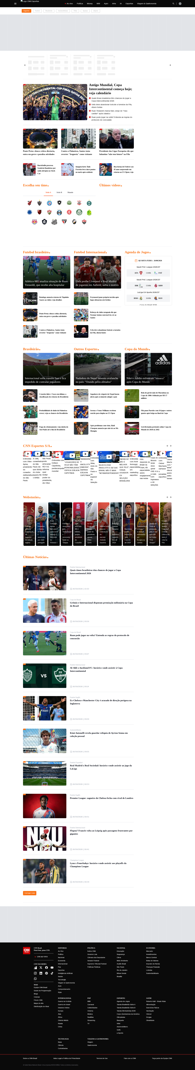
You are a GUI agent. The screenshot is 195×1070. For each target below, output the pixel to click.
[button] (28, 466)
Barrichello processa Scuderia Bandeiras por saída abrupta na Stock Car (46, 169)
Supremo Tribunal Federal (96, 964)
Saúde (60, 976)
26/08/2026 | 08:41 (81, 849)
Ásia (59, 1014)
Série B (59, 192)
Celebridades (92, 1008)
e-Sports (120, 1033)
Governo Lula (92, 954)
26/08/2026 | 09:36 (81, 621)
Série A (48, 192)
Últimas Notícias (35, 557)
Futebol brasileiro (36, 252)
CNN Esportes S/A (36, 446)
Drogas (148, 1017)
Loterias (149, 970)
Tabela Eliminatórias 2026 (126, 1011)
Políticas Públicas (93, 967)
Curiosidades (63, 1048)
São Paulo (120, 967)
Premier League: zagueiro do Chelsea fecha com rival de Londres (101, 798)
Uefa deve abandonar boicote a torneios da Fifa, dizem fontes (112, 106)
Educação (120, 951)
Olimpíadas (121, 1017)
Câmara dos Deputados (96, 957)
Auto (59, 986)
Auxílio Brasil (121, 964)
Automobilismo (63, 11)
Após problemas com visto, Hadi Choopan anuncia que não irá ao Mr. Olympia (104, 428)
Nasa (60, 1042)
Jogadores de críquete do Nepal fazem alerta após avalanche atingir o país (104, 395)
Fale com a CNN (130, 1058)
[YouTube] (52, 967)
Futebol (37, 11)
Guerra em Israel (64, 1005)
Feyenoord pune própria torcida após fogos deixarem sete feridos (104, 298)
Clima (119, 957)
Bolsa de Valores (152, 961)
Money (90, 3)
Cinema (90, 1011)
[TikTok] (52, 973)
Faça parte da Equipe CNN (162, 1058)
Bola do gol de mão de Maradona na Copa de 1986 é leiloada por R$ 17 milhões (155, 395)
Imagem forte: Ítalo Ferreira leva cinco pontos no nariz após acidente (85, 169)
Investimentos (151, 954)
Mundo (70, 192)
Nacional (61, 957)
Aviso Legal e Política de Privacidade (66, 1058)
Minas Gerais (121, 973)
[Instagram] (35, 973)
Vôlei (118, 1024)
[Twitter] (40, 967)
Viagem (90, 1042)
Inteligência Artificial (65, 973)
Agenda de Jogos (137, 252)
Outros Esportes (86, 349)
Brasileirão (48, 11)
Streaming (91, 1020)
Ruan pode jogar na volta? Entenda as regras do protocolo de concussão (112, 118)
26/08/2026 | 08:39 (81, 882)
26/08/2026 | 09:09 (81, 719)
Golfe (119, 1030)
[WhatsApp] (35, 978)
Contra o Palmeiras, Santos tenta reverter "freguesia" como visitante (76, 152)
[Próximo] (170, 445)
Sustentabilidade (152, 973)
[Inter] (35, 967)
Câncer (149, 1014)
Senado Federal (93, 961)
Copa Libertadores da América (128, 1014)
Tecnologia (62, 980)
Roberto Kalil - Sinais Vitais (156, 1001)
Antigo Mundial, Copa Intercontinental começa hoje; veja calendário (111, 89)
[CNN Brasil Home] (35, 3)
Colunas (37, 997)
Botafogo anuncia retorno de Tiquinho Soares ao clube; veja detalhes (54, 298)
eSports (95, 11)
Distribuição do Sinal (41, 1006)
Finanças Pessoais (153, 967)
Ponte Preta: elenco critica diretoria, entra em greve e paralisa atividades (39, 152)
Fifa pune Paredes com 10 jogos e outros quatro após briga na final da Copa (156, 412)
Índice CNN (91, 951)
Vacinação (150, 1011)
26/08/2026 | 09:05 (81, 751)
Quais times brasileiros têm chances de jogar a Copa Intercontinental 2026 (112, 99)
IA (121, 3)
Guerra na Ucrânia (64, 1001)
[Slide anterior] (167, 445)
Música (90, 1014)
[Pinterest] (46, 973)
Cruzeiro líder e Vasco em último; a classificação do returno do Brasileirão (53, 395)
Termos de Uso (102, 1058)
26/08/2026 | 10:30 (81, 589)
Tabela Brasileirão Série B (126, 1008)
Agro (106, 3)
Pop (59, 967)
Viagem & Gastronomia (146, 3)
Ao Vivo (60, 951)
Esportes (129, 3)
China (60, 1027)
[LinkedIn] (40, 973)
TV (88, 1024)
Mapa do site (38, 1003)
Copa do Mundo (137, 349)
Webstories (31, 497)
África (60, 1017)
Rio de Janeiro (122, 970)
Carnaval (90, 1005)
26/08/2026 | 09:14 (81, 686)
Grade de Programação (42, 991)
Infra (114, 3)
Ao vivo (70, 3)
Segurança (121, 954)
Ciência (60, 1045)
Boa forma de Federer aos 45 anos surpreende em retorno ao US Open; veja (124, 169)
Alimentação (150, 1005)
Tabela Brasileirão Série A (126, 1005)
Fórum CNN (38, 1000)
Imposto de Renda (153, 964)
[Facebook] (46, 967)
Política (80, 3)
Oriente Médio (63, 1020)
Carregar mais (29, 893)
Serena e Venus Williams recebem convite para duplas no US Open (103, 412)
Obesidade (150, 1020)
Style (60, 992)
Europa (60, 1011)
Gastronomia (92, 1045)
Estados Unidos (63, 1008)
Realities (90, 1017)
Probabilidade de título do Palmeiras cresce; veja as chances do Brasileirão (53, 412)
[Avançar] (170, 65)
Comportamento (64, 989)
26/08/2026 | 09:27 (81, 654)
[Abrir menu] (15, 3)
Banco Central (151, 957)
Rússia (60, 1024)
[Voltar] (25, 65)
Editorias (62, 948)
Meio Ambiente (122, 961)
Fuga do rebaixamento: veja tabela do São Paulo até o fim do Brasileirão (53, 428)
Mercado (149, 951)
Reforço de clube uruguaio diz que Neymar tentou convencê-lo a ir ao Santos (103, 315)
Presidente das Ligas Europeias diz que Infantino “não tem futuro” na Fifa (116, 152)
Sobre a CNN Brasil (30, 1058)
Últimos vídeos (110, 185)
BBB (89, 1001)
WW (98, 3)
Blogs (36, 994)
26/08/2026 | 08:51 (81, 816)
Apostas (85, 11)
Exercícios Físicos (152, 1008)
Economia (61, 961)
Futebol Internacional (89, 252)
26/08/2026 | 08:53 (81, 784)
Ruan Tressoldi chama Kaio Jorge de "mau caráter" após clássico (110, 112)
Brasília (119, 976)
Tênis (75, 11)
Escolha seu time (35, 185)
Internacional (62, 964)
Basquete (120, 1020)
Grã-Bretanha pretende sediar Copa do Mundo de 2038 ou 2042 (156, 428)
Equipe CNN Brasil (40, 987)
